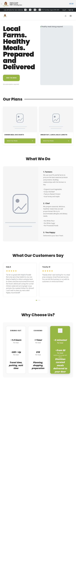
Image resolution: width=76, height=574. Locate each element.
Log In (64, 10)
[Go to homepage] (5, 17)
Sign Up (70, 10)
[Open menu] (70, 15)
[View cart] (65, 16)
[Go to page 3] (39, 300)
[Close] (1, 3)
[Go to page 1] (36, 300)
